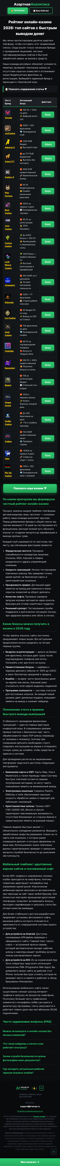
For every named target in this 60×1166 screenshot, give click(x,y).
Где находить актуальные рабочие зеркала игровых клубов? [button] (23, 1071)
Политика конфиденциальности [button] (30, 1111)
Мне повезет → (30, 1162)
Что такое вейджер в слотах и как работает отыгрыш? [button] (23, 1045)
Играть (48, 144)
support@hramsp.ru (30, 1106)
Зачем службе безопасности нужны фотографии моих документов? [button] (24, 1058)
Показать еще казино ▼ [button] (30, 488)
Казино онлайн (39, 1116)
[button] (30, 89)
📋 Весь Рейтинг (41, 10)
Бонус (48, 114)
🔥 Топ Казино (18, 10)
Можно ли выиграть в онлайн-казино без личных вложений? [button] (27, 1033)
